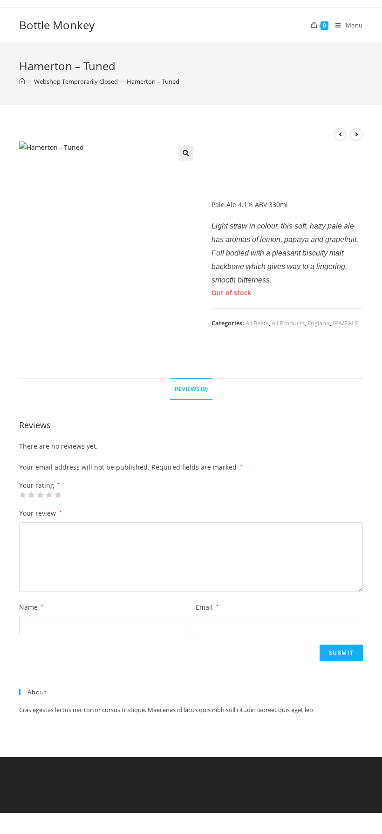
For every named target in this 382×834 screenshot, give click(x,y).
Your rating (39, 485)
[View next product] (356, 134)
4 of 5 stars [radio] (49, 494)
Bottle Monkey (57, 25)
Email (207, 607)
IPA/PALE (345, 323)
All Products (288, 323)
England (318, 323)
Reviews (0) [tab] (191, 389)
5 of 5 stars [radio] (58, 494)
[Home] (22, 81)
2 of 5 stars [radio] (31, 494)
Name (31, 607)
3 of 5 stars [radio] (40, 494)
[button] (185, 153)
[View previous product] (340, 134)
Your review (40, 513)
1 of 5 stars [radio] (22, 494)
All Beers (257, 323)
